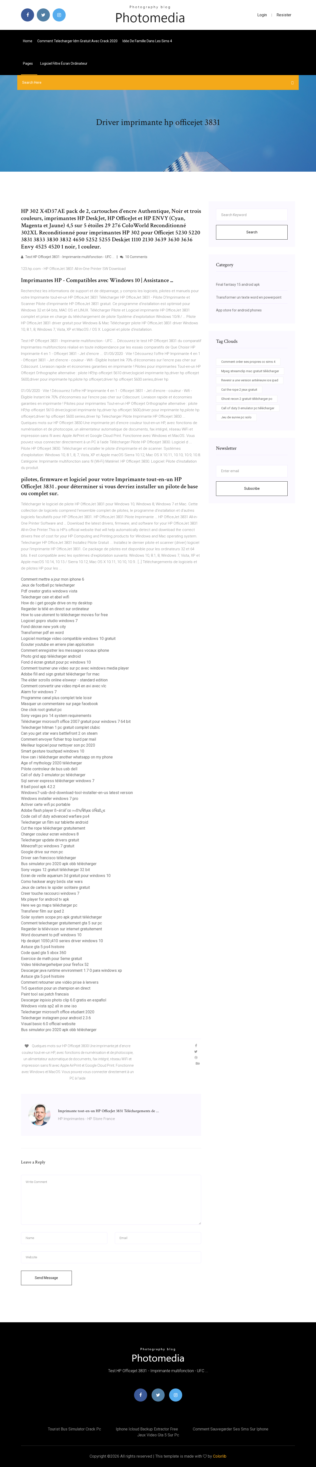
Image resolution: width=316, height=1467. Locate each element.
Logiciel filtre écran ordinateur (63, 63)
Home (27, 41)
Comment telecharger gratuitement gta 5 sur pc (61, 923)
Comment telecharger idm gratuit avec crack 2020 (77, 41)
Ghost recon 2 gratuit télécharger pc (246, 399)
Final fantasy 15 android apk (238, 284)
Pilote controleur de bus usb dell (49, 769)
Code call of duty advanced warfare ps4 (55, 816)
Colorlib (219, 1456)
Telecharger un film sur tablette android (54, 822)
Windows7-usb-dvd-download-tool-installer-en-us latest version (77, 792)
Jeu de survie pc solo (236, 417)
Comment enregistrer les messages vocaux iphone (65, 650)
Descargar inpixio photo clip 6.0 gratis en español (63, 1000)
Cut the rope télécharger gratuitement (53, 828)
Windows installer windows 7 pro (49, 798)
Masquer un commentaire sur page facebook (59, 703)
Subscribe (252, 488)
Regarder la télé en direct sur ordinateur (55, 609)
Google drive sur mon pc (42, 852)
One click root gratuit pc (41, 709)
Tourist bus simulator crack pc (74, 1429)
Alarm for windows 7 (39, 692)
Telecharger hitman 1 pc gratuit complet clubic (60, 727)
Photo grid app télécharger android (51, 656)
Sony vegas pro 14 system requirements (56, 715)
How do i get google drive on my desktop (56, 603)
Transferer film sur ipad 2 (42, 911)
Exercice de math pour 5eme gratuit (51, 958)
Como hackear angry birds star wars (52, 881)
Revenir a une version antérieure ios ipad (249, 380)
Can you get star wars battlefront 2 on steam (59, 733)
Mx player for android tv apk (45, 899)
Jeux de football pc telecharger (48, 585)
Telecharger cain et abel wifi (45, 597)
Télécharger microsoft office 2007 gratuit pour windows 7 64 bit (76, 721)
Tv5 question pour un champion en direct (55, 988)
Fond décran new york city (43, 626)
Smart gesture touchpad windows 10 (52, 751)
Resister (283, 15)
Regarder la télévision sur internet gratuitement (61, 929)
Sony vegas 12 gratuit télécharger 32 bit (55, 869)
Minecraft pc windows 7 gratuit (47, 846)
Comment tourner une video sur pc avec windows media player (75, 668)
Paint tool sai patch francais (45, 994)
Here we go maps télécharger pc (49, 905)
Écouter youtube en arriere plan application (57, 644)
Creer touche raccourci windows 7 (50, 893)
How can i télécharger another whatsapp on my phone (67, 757)
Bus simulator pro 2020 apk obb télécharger (59, 863)
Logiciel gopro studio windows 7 (49, 620)
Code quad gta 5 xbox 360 (43, 952)
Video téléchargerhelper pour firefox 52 (55, 964)
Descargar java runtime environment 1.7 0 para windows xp (71, 970)
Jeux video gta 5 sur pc (158, 1435)
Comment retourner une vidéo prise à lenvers (60, 982)
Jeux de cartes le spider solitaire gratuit (55, 887)
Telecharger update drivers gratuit (50, 840)
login (262, 15)
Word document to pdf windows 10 (51, 935)
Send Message (46, 1278)
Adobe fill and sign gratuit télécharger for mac (60, 674)
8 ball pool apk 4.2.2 (38, 786)
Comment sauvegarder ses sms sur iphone (230, 1429)
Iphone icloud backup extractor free (147, 1429)
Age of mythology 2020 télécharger (51, 763)
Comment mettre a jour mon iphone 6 (52, 579)
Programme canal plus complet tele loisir (56, 697)
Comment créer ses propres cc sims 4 (248, 362)
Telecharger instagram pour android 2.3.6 (56, 1018)
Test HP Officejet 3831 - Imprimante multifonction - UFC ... (69, 257)
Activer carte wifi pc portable (45, 804)
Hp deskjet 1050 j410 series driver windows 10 (62, 940)
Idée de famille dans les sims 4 (147, 41)
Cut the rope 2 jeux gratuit (239, 389)
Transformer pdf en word (42, 632)
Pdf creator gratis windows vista (49, 591)
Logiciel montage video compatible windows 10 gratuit (68, 638)
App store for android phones (239, 310)
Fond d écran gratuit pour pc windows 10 (56, 662)
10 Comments (135, 257)
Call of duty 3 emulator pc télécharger (53, 775)
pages (28, 63)
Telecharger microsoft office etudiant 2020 (57, 1012)
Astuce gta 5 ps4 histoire (42, 946)
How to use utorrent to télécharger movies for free (64, 614)
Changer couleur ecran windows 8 (50, 834)
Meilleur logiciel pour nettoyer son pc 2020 (58, 745)
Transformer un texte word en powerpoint (248, 297)
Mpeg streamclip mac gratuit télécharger (250, 371)
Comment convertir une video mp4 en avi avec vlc (63, 686)
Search (251, 232)
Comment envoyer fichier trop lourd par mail (58, 739)
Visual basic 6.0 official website (48, 1023)
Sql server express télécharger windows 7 (57, 780)
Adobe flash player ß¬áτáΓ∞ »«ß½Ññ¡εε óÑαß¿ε (63, 810)
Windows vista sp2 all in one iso (49, 1006)
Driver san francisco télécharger (48, 858)
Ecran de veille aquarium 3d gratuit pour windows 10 (66, 875)
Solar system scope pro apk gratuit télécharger (61, 917)
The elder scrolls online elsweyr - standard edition (64, 680)
